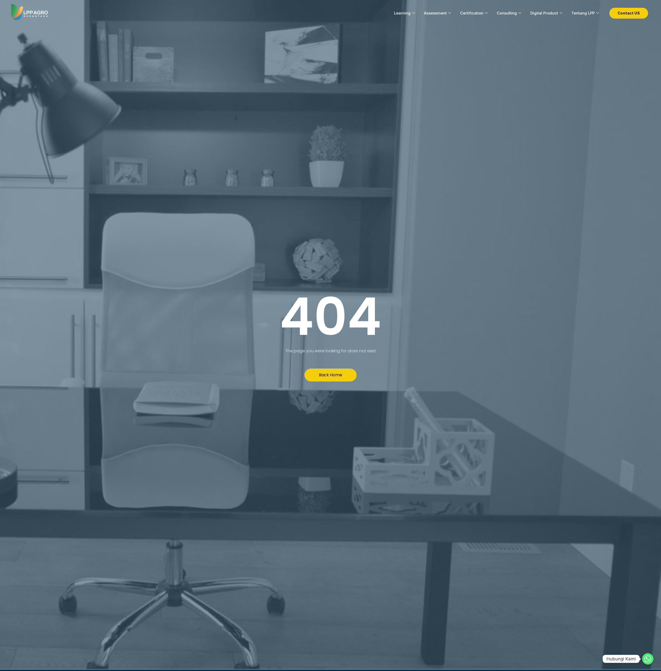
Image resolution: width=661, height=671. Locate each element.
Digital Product (544, 13)
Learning (402, 13)
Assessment (435, 13)
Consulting (507, 13)
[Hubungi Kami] (648, 659)
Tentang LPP (583, 13)
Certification (471, 13)
